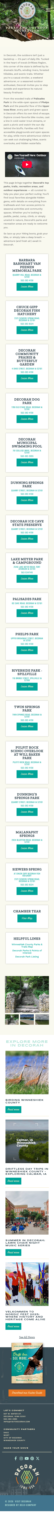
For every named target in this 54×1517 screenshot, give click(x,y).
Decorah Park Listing (27, 956)
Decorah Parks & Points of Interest (27, 951)
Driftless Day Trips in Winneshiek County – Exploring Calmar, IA (26, 1171)
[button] (48, 10)
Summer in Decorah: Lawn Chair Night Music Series (25, 1243)
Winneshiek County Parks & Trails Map (27, 945)
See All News (27, 1337)
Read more (13, 1110)
